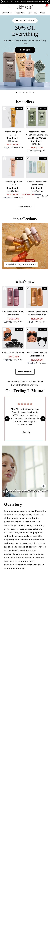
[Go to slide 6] (33, 92)
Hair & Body (32, 13)
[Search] (8, 7)
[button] (4, 108)
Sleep (42, 13)
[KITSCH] (25, 7)
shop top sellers (25, 206)
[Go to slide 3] (23, 92)
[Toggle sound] (43, 486)
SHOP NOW (25, 41)
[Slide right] (47, 55)
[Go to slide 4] (26, 92)
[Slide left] (3, 55)
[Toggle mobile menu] (3, 7)
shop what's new (25, 372)
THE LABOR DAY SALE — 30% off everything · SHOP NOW (25, 1)
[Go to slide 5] (30, 92)
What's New (7, 13)
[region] (25, 1)
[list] (25, 52)
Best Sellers (20, 13)
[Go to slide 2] (20, 92)
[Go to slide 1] (16, 92)
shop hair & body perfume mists (21, 264)
